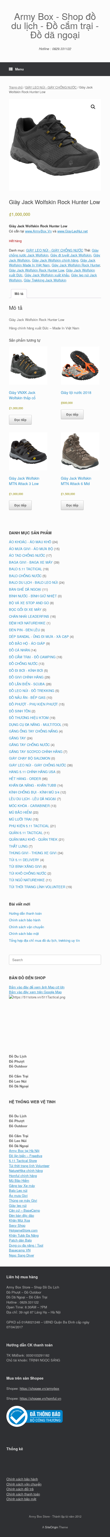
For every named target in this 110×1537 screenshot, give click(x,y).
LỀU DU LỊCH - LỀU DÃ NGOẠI (32, 798)
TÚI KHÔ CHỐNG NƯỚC (27, 873)
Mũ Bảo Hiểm (19, 1180)
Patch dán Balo (20, 1240)
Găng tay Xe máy (22, 1185)
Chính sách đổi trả (20, 1488)
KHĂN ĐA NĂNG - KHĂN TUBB (32, 785)
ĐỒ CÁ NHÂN (19, 650)
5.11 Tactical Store (23, 1160)
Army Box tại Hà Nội (24, 1150)
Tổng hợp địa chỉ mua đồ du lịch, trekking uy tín (44, 940)
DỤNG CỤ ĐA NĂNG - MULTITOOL (35, 724)
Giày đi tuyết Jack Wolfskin (70, 255)
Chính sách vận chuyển (26, 926)
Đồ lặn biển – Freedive (25, 1155)
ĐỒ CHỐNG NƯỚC (23, 663)
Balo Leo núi (18, 1190)
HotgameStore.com (23, 1230)
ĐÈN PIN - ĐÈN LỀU (24, 629)
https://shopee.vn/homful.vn (40, 1398)
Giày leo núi (18, 1205)
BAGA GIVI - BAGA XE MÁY (31, 562)
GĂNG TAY (17, 738)
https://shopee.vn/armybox (39, 1388)
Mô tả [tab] (19, 293)
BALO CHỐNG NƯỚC (25, 575)
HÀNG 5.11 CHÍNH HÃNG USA (32, 771)
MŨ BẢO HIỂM (20, 812)
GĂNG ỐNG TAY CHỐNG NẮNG (33, 731)
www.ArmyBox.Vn (38, 231)
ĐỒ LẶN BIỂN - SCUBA (27, 683)
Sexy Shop (17, 1225)
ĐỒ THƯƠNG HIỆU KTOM (29, 717)
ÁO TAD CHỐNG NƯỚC (27, 555)
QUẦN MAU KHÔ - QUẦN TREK (33, 839)
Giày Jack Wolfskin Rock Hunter (76, 265)
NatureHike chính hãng (26, 1170)
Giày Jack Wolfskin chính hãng (55, 260)
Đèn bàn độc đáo (21, 1215)
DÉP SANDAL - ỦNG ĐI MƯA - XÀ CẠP (39, 636)
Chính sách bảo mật (24, 933)
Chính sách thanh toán (23, 1494)
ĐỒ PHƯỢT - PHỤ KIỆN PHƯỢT (33, 704)
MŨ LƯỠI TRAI (20, 819)
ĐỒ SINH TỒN (19, 711)
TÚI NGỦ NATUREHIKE (27, 879)
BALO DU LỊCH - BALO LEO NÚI (33, 582)
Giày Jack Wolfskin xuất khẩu (47, 274)
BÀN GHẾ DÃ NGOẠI (25, 589)
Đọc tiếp (20, 419)
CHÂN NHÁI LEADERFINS (29, 616)
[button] (93, 106)
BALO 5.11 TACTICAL (25, 568)
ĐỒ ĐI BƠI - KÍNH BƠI (26, 670)
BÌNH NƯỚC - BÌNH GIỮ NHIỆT (33, 595)
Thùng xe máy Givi (23, 1200)
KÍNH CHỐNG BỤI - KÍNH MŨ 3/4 (34, 792)
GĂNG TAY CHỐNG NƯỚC (29, 744)
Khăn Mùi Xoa (19, 1220)
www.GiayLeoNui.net (72, 231)
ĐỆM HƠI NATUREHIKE (27, 623)
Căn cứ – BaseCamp (24, 1210)
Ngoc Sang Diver (21, 1255)
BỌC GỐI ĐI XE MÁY (25, 609)
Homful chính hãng (23, 1175)
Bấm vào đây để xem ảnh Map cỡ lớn (36, 987)
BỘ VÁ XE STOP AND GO (29, 602)
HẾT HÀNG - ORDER (25, 778)
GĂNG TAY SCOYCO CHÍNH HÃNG (35, 751)
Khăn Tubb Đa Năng (24, 1235)
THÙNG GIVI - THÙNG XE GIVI (33, 852)
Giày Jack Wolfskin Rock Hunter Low (36, 270)
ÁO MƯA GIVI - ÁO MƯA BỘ (31, 548)
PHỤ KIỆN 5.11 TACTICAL (29, 825)
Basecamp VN (19, 1250)
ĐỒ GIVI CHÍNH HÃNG (26, 677)
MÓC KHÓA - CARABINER (29, 805)
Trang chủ (16, 87)
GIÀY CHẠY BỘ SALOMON (29, 758)
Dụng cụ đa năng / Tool (26, 1245)
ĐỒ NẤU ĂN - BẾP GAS (27, 697)
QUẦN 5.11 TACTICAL (26, 832)
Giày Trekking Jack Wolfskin (45, 280)
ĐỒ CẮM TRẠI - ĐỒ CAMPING (32, 656)
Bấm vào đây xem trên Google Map (35, 991)
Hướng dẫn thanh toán (25, 913)
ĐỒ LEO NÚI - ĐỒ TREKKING (31, 690)
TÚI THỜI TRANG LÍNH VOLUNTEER (37, 886)
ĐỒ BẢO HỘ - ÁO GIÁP (27, 643)
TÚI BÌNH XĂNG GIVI (25, 866)
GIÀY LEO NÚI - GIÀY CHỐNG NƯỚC (51, 87)
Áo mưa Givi (18, 1195)
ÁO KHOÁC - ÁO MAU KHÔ (30, 541)
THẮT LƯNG (18, 846)
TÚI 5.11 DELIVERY (24, 859)
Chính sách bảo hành (24, 920)
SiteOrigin (51, 1527)
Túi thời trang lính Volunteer (29, 1165)
